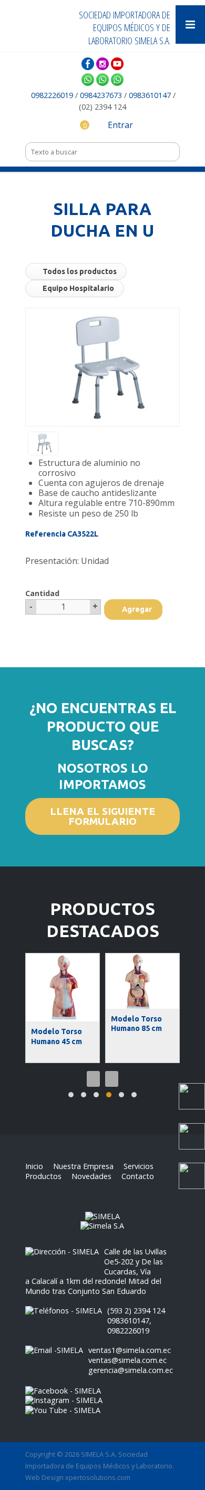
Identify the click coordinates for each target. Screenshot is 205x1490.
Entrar (119, 125)
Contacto (137, 1176)
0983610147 (150, 95)
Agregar (136, 609)
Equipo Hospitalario (77, 288)
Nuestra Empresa (83, 1166)
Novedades (91, 1176)
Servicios (138, 1166)
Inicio (34, 1166)
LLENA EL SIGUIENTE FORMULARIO (102, 816)
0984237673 (101, 95)
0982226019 (53, 95)
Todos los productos (79, 271)
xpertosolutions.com (97, 1477)
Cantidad (42, 593)
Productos (43, 1176)
